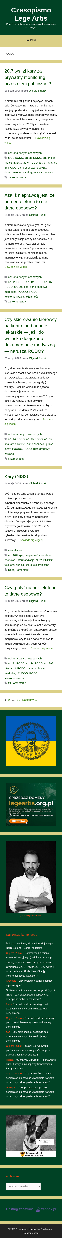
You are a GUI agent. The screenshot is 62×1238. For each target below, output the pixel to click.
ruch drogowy (41, 448)
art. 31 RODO (33, 157)
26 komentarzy (17, 301)
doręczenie (11, 172)
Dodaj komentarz (18, 569)
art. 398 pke (21, 286)
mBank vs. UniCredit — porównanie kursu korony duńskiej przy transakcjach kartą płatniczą (28, 1050)
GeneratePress (31, 1233)
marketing (10, 291)
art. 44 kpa (49, 157)
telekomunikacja (14, 296)
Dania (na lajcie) (33, 947)
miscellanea (15, 550)
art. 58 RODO (13, 162)
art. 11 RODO (16, 282)
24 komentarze (17, 683)
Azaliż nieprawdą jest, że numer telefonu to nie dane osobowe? (30, 201)
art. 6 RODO (30, 162)
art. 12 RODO (34, 282)
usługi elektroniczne (37, 564)
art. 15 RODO (34, 439)
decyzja (41, 167)
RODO (49, 172)
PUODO (38, 172)
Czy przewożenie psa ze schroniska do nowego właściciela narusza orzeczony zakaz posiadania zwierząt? (30, 1078)
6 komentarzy (16, 458)
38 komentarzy (17, 177)
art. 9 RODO (17, 444)
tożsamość (31, 296)
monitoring (25, 172)
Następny (29, 699)
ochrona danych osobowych (25, 152)
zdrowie (9, 453)
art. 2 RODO (15, 157)
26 (19, 699)
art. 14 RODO (16, 439)
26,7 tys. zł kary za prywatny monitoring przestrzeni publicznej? (28, 77)
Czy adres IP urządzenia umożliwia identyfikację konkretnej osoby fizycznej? (30, 971)
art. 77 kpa (45, 162)
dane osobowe (27, 167)
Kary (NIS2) (16, 476)
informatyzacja (25, 560)
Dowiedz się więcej (16, 266)
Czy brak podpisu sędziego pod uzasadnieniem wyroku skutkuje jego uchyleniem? (27, 1008)
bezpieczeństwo (34, 555)
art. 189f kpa (15, 555)
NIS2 (39, 560)
